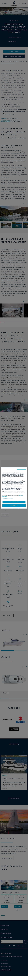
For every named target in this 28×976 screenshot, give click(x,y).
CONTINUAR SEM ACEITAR (21, 469)
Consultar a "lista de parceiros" (8, 498)
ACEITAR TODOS (14, 505)
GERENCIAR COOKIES (14, 501)
